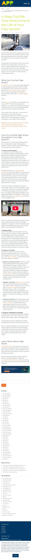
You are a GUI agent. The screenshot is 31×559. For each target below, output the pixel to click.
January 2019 (6, 445)
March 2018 (6, 450)
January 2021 (6, 407)
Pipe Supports (7, 478)
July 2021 (5, 398)
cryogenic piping (22, 93)
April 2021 (5, 402)
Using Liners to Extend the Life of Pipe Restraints (14, 468)
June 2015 (5, 459)
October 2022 (6, 396)
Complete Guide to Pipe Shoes (10, 360)
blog (8, 9)
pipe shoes (8, 102)
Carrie (4, 32)
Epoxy (5, 505)
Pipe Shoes (20, 32)
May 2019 (5, 440)
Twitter (3, 528)
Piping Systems (7, 486)
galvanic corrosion (7, 515)
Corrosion (6, 503)
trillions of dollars (12, 257)
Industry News (7, 490)
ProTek (5, 510)
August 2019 (6, 435)
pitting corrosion (8, 274)
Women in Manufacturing (9, 513)
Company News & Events (9, 485)
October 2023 (6, 393)
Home (2, 9)
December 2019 (7, 428)
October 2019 (6, 432)
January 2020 (6, 427)
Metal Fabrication (7, 498)
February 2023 (7, 395)
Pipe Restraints (7, 480)
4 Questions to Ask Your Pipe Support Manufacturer (15, 470)
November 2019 (7, 430)
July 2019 (5, 437)
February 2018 (7, 452)
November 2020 (7, 410)
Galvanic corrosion (21, 282)
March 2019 (6, 444)
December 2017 (7, 455)
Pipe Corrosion (7, 495)
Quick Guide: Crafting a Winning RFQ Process (13, 467)
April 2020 (5, 422)
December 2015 (7, 457)
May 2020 (5, 420)
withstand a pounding (19, 196)
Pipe (4, 508)
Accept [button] (15, 555)
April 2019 (5, 442)
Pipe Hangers (6, 488)
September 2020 (7, 413)
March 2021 (6, 403)
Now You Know (7, 491)
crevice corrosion (8, 302)
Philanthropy (6, 507)
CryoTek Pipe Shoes (7, 85)
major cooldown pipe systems (17, 90)
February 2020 (7, 425)
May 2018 (5, 447)
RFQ (4, 496)
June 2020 (5, 418)
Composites (6, 481)
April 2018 (5, 449)
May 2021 (5, 400)
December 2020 (7, 408)
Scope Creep (6, 512)
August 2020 (6, 415)
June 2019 (5, 439)
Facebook (3, 526)
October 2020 (6, 412)
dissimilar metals (11, 287)
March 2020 (6, 423)
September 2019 (7, 434)
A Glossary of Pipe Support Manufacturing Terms (14, 465)
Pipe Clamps (6, 500)
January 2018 (6, 454)
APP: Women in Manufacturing (10, 472)
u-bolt (5, 493)
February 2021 (7, 405)
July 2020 (5, 417)
